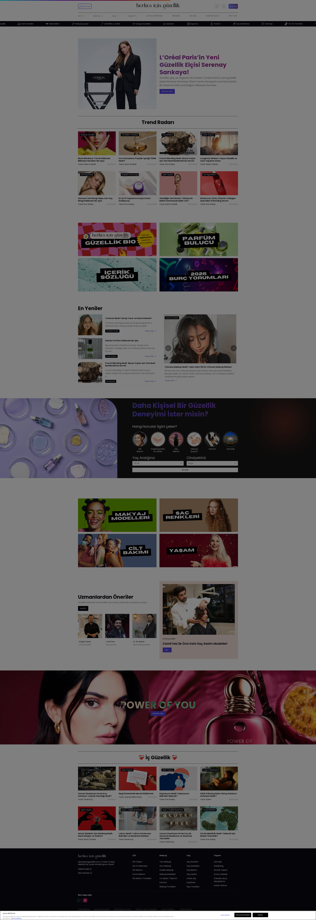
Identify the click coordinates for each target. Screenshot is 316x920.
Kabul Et (260, 915)
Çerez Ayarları (225, 915)
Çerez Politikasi (16, 918)
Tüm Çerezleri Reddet (243, 915)
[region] (158, 915)
